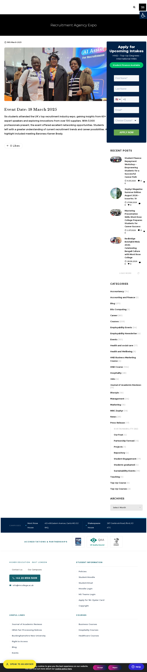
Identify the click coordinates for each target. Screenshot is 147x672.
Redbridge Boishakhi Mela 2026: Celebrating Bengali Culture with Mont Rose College (133, 248)
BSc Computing (118, 309)
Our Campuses (35, 569)
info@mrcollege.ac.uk (23, 585)
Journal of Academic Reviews (125, 385)
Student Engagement (125, 458)
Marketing (115, 404)
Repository (119, 452)
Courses (114, 321)
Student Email (86, 583)
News (113, 416)
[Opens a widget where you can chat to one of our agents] (136, 667)
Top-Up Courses (118, 488)
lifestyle (114, 392)
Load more (125, 273)
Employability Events (121, 327)
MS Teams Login (87, 594)
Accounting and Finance (122, 297)
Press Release (117, 422)
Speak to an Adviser (21, 664)
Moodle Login (85, 588)
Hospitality (116, 373)
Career (113, 315)
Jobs (112, 379)
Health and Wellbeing (121, 351)
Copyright (84, 606)
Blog (112, 303)
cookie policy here (63, 668)
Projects (118, 446)
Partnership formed (124, 440)
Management (117, 398)
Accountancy (117, 291)
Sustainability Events (125, 470)
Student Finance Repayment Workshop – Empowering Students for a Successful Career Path (133, 167)
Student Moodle (87, 577)
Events (113, 339)
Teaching (115, 476)
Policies (83, 571)
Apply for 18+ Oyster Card (91, 600)
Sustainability (123, 428)
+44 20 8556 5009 (26, 578)
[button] (143, 15)
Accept (100, 667)
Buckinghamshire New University (29, 636)
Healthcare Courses (89, 636)
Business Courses (88, 624)
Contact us (17, 569)
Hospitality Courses (88, 630)
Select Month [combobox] (119, 507)
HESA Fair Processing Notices (27, 630)
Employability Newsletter (123, 333)
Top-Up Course (118, 482)
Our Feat (118, 434)
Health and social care (121, 345)
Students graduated (124, 464)
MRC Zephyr (116, 410)
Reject (115, 667)
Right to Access (20, 641)
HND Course (116, 367)
